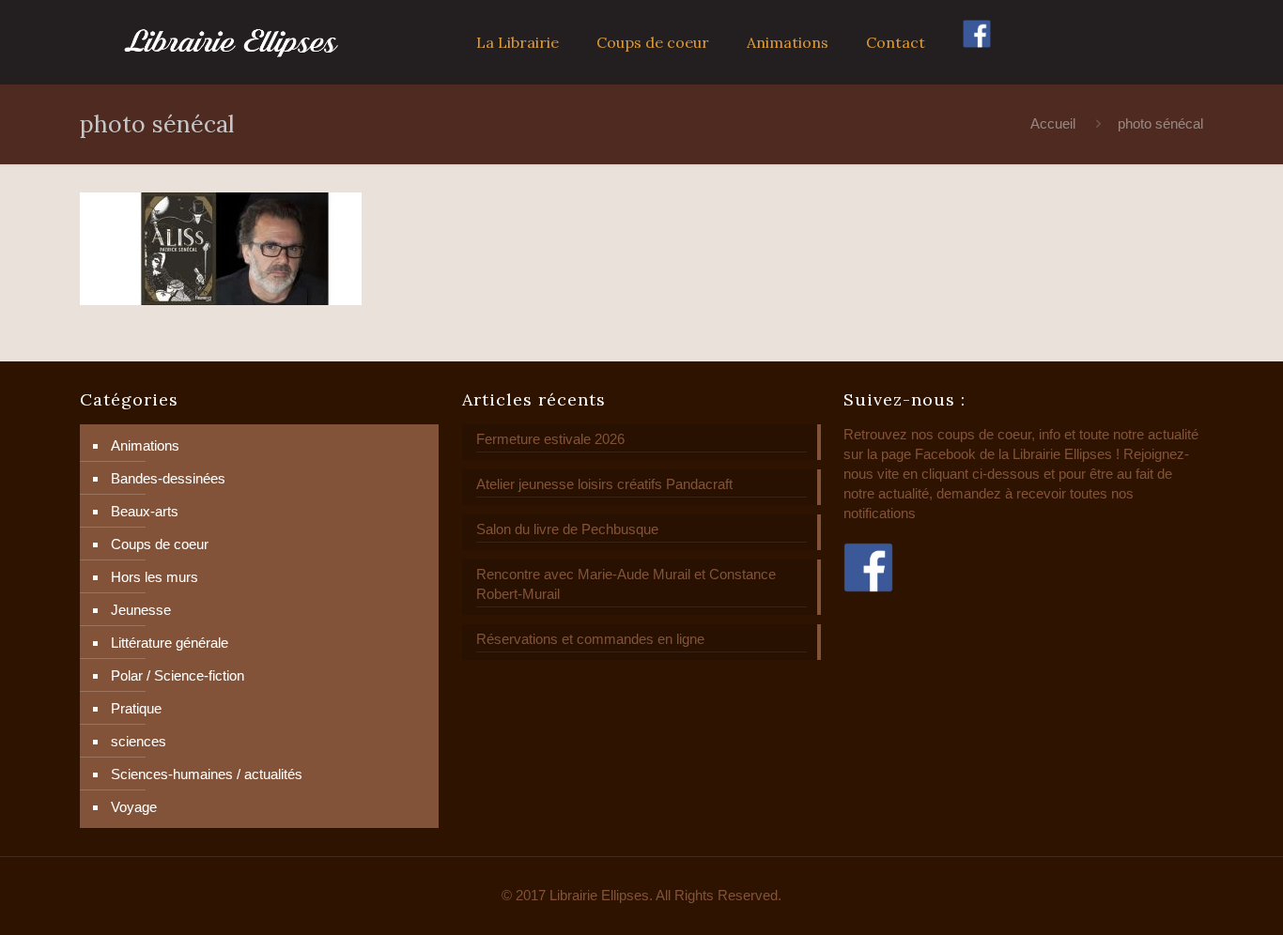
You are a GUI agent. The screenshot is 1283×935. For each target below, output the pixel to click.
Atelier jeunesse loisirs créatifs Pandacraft (604, 484)
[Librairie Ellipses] (231, 42)
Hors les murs (154, 577)
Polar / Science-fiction (177, 675)
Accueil (1052, 123)
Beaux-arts (144, 511)
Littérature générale (169, 643)
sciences (138, 741)
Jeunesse (141, 610)
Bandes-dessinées (168, 478)
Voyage (134, 807)
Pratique (136, 708)
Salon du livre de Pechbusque (567, 529)
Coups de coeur (160, 544)
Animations (145, 445)
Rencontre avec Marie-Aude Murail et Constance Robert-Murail (626, 584)
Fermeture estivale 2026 (550, 439)
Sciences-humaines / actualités (206, 774)
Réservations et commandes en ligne (590, 639)
